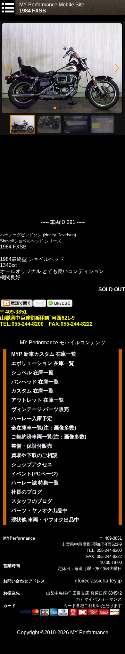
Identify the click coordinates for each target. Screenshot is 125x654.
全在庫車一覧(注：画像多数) (43, 427)
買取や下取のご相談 (34, 455)
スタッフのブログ (31, 501)
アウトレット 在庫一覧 (37, 400)
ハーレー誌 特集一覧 (35, 482)
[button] (8, 68)
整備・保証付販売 (31, 446)
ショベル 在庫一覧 (32, 372)
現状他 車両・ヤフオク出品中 (45, 519)
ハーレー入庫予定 (31, 418)
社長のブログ (26, 492)
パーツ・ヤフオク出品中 (39, 510)
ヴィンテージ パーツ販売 (40, 409)
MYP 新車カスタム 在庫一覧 (43, 354)
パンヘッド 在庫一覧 (35, 381)
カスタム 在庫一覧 (32, 390)
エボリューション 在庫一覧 (42, 363)
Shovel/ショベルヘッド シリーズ (30, 241)
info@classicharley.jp (97, 580)
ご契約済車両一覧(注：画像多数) (48, 436)
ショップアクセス (31, 464)
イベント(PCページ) (34, 473)
